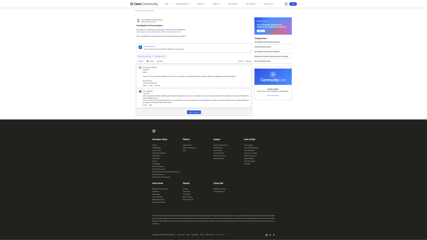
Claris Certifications (249, 150)
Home (166, 4)
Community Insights (249, 161)
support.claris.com (149, 46)
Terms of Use (180, 234)
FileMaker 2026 (187, 145)
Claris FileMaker (156, 148)
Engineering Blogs (249, 158)
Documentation (218, 150)
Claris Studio (155, 158)
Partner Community (188, 199)
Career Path (267, 4)
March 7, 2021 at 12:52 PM (148, 22)
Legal (187, 234)
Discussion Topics (181, 4)
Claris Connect (156, 156)
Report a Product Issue (158, 169)
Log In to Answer (194, 112)
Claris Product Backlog (189, 148)
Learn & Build (232, 4)
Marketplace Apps (219, 158)
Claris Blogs (247, 164)
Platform (200, 4)
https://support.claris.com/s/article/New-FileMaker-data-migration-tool (159, 32)
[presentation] (140, 47)
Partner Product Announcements (161, 177)
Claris (153, 131)
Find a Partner (186, 191)
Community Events (157, 197)
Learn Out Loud (156, 150)
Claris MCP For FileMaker (159, 153)
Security (154, 161)
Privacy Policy (194, 234)
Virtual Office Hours (219, 153)
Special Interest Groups (158, 202)
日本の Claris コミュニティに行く (215, 234)
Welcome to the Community (159, 189)
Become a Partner (188, 197)
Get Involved (250, 4)
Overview (185, 189)
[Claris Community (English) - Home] (144, 4)
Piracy (202, 234)
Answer (151, 61)
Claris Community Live (158, 166)
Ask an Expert (187, 194)
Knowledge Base (218, 148)
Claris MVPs (155, 191)
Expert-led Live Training (250, 153)
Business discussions (158, 174)
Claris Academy (248, 145)
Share (161, 61)
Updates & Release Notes (221, 145)
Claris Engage (156, 164)
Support (215, 4)
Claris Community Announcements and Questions (166, 172)
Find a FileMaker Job (219, 191)
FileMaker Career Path (220, 189)
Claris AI (154, 145)
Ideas (184, 150)
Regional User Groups (158, 199)
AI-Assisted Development (251, 148)
